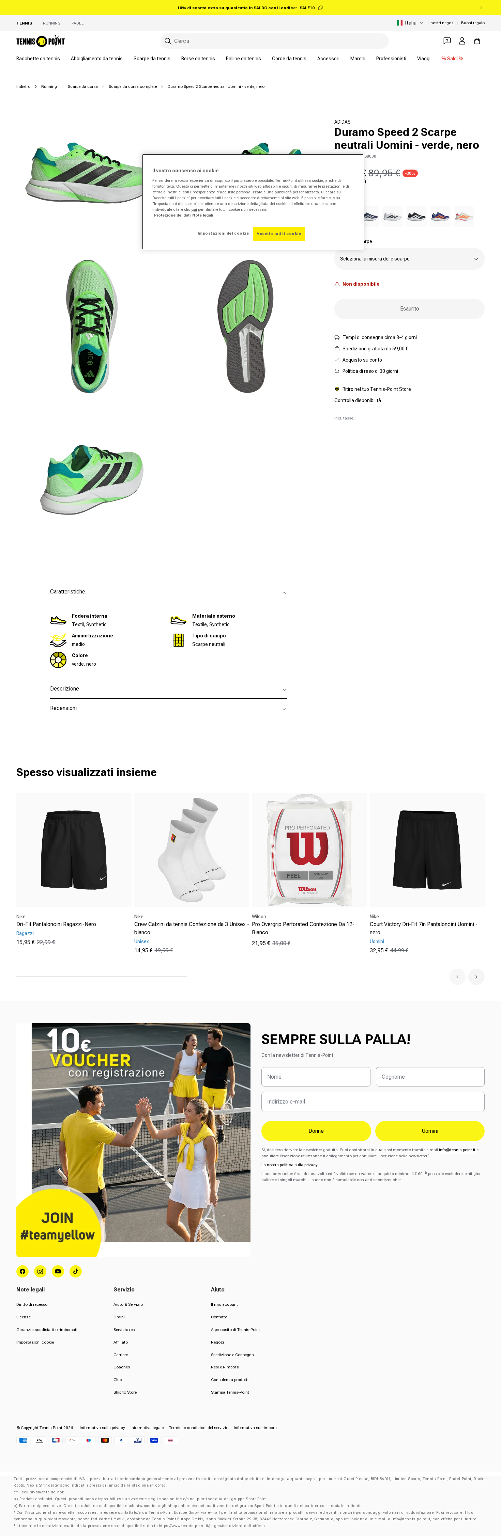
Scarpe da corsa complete (133, 86)
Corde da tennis (289, 58)
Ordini (119, 1317)
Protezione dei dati (172, 215)
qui (194, 209)
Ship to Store (125, 1392)
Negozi (217, 1342)
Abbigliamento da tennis (97, 58)
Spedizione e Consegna (232, 1354)
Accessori (328, 58)
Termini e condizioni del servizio (198, 1427)
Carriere (120, 1354)
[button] (457, 977)
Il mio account (224, 1304)
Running (52, 23)
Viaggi (423, 58)
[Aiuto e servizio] (447, 40)
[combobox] (275, 41)
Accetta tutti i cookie (279, 233)
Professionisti (391, 58)
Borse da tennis (198, 58)
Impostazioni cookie (35, 1342)
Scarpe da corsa (83, 86)
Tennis (24, 23)
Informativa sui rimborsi (255, 1427)
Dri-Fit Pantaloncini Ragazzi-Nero (56, 924)
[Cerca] (168, 41)
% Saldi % (452, 58)
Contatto (219, 1317)
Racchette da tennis (38, 58)
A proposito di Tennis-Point (235, 1329)
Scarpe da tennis (152, 58)
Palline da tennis (243, 58)
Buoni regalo (473, 22)
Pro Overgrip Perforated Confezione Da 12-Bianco (303, 928)
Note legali (202, 215)
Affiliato (120, 1342)
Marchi (357, 58)
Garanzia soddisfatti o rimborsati (46, 1329)
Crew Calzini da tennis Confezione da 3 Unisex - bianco (191, 928)
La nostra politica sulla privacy (289, 1164)
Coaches (121, 1367)
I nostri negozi (441, 22)
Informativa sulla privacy (102, 1427)
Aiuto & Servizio (128, 1304)
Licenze (23, 1317)
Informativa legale (147, 1427)
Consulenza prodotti (229, 1379)
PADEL (78, 23)
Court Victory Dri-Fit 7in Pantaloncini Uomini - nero (423, 928)
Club (117, 1379)
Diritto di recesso (31, 1304)
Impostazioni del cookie (223, 233)
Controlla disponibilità (357, 400)
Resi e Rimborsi (225, 1367)
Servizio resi (124, 1329)
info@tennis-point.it (457, 1149)
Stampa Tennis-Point (230, 1392)
